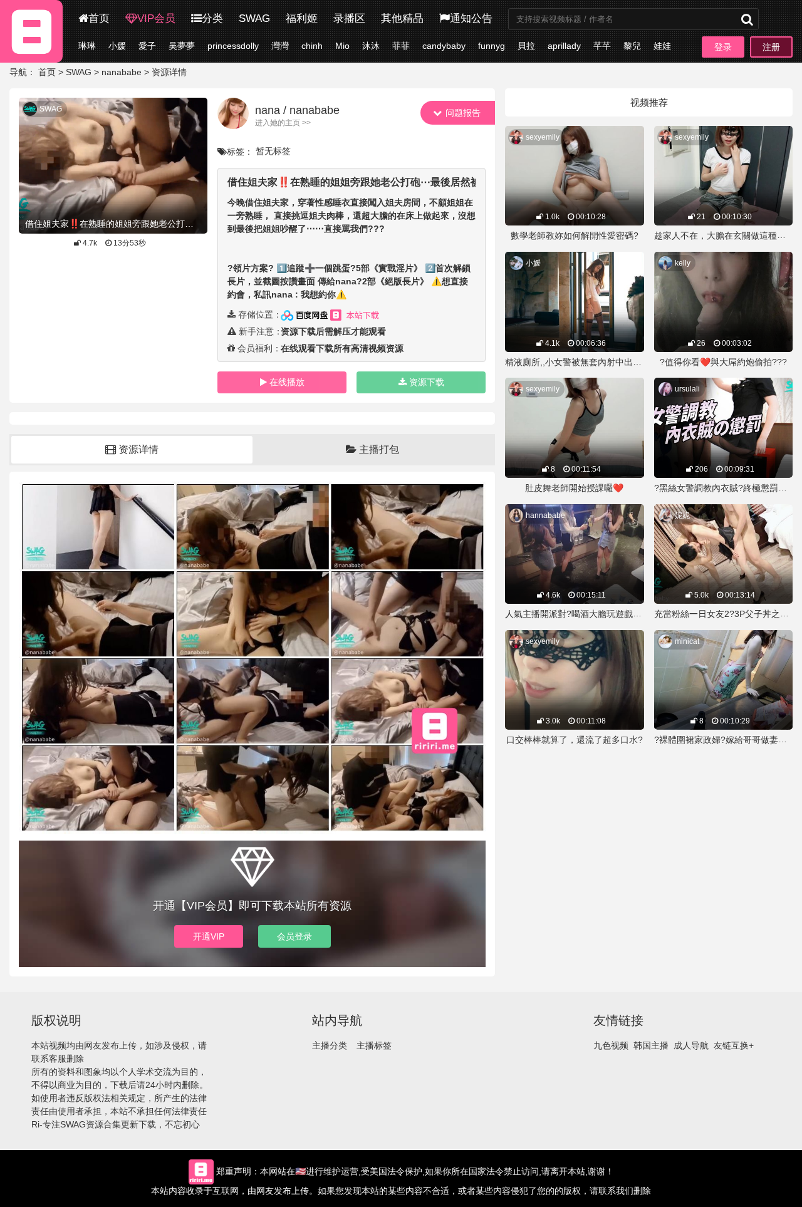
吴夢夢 (182, 46)
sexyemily (543, 137)
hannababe (545, 515)
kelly (682, 263)
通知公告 (471, 18)
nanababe (122, 72)
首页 (99, 18)
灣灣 (280, 46)
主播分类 (329, 1045)
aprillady (564, 46)
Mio (342, 46)
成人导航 (691, 1045)
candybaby (444, 46)
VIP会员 (156, 18)
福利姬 (302, 18)
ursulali (687, 389)
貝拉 (526, 46)
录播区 (349, 18)
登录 (723, 47)
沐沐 (371, 46)
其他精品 (402, 18)
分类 (212, 18)
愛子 (147, 46)
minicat (687, 641)
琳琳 (87, 46)
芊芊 (602, 46)
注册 (771, 47)
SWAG (254, 18)
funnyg (491, 46)
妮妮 (682, 515)
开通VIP (208, 936)
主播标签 (374, 1045)
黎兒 (632, 46)
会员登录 (294, 936)
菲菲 (401, 46)
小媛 (117, 46)
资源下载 (426, 382)
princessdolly (233, 46)
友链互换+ (734, 1045)
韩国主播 (651, 1045)
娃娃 (662, 46)
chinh (312, 46)
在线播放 (287, 382)
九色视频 (610, 1045)
